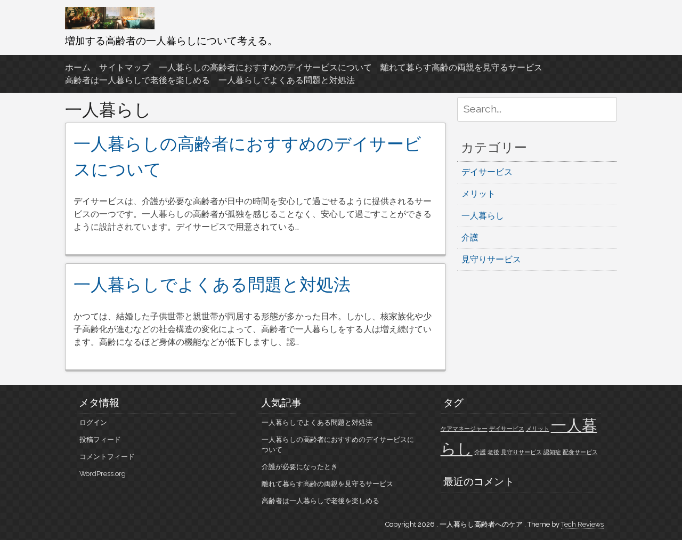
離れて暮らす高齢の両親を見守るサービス (461, 67)
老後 (493, 452)
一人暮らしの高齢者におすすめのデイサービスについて (265, 67)
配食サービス (580, 452)
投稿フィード (100, 440)
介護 (469, 237)
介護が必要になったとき (300, 467)
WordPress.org (102, 474)
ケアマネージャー (464, 428)
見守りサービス (491, 259)
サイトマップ (124, 67)
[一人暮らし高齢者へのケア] (110, 26)
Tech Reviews (582, 524)
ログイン (93, 422)
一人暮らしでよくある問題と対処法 (286, 80)
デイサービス (487, 172)
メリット (478, 194)
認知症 (552, 452)
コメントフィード (107, 457)
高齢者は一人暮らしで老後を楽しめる (137, 80)
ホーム (78, 67)
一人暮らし (482, 216)
